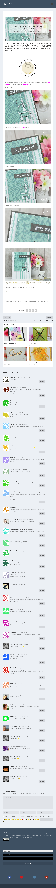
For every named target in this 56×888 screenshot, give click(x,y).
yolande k (13, 705)
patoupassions (14, 377)
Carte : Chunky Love (9, 363)
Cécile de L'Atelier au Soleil (18, 529)
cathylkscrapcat (15, 519)
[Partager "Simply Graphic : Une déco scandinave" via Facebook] (27, 310)
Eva (11, 584)
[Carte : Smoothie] (40, 354)
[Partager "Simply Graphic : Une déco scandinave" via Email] (35, 310)
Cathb (12, 766)
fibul (11, 746)
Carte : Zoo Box (33, 343)
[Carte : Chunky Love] (15, 354)
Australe (18, 31)
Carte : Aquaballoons (10, 343)
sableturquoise (15, 561)
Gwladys (12, 491)
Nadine (12, 446)
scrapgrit (13, 436)
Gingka (12, 424)
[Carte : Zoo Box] (40, 334)
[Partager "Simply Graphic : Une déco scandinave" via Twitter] (30, 310)
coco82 (12, 469)
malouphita (13, 695)
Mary (11, 621)
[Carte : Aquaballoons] (15, 334)
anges (12, 387)
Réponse (42, 381)
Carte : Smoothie (33, 363)
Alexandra (13, 716)
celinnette (13, 726)
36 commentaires (37, 31)
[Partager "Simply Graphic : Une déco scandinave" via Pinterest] (32, 310)
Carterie (30, 31)
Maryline (13, 508)
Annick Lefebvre (15, 551)
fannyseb (13, 572)
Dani (11, 683)
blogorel (12, 458)
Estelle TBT (13, 668)
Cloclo (12, 412)
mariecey (13, 654)
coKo (11, 596)
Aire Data (35, 886)
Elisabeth (13, 633)
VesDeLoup (13, 481)
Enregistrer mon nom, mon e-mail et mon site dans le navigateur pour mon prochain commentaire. (28, 816)
